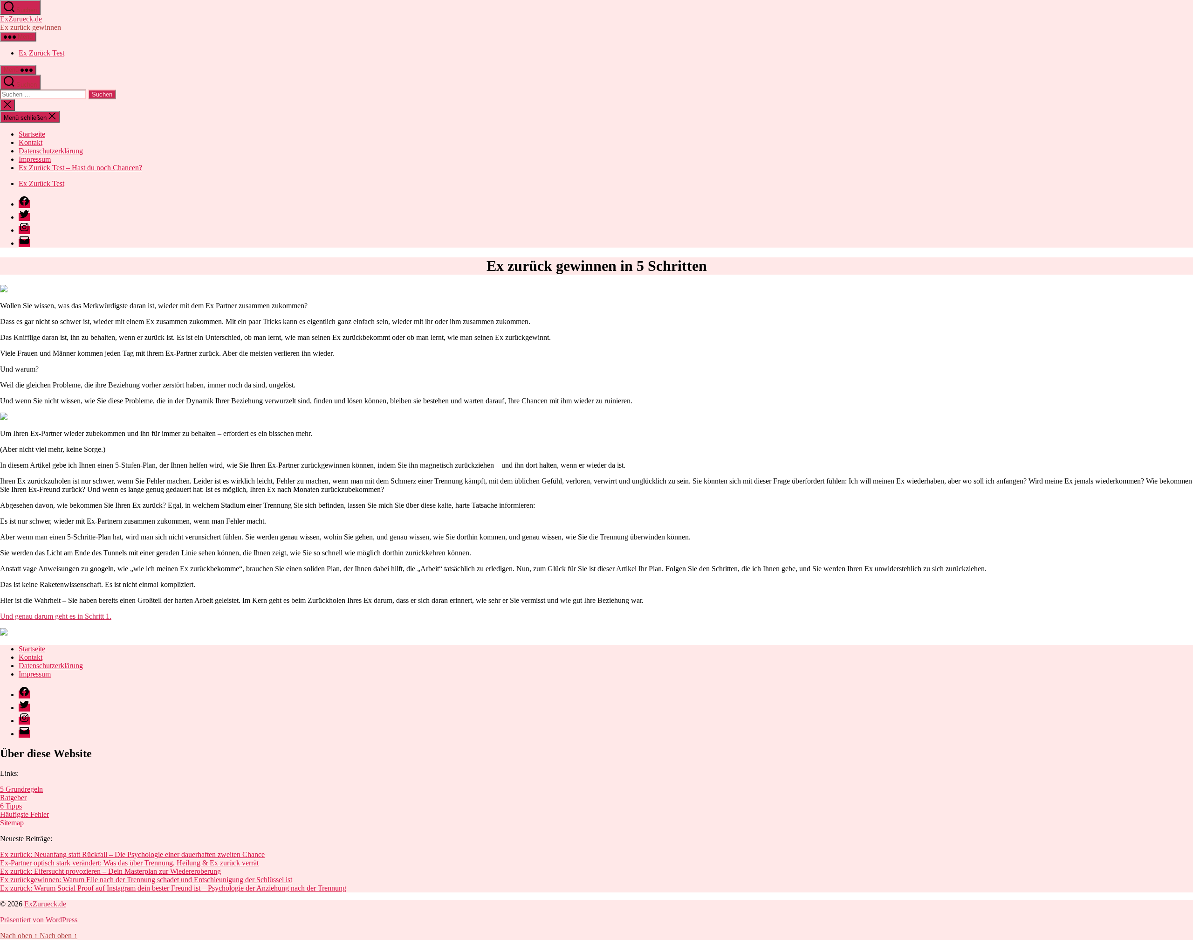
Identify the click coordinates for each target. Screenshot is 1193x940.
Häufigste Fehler (24, 814)
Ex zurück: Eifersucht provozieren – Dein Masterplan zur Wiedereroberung (110, 871)
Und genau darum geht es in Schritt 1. (55, 616)
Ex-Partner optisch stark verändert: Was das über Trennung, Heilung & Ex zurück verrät (129, 863)
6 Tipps (11, 806)
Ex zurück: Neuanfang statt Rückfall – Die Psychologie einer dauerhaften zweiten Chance (132, 854)
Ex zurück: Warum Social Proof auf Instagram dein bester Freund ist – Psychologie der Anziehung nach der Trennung (173, 888)
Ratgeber (13, 798)
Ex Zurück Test (41, 53)
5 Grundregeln (21, 789)
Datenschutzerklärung (51, 151)
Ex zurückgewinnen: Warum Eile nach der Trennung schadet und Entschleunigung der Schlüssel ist (146, 880)
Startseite (32, 134)
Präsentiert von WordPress (38, 920)
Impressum (35, 159)
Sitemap (12, 823)
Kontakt (30, 142)
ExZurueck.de (21, 19)
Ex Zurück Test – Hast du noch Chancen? (80, 168)
